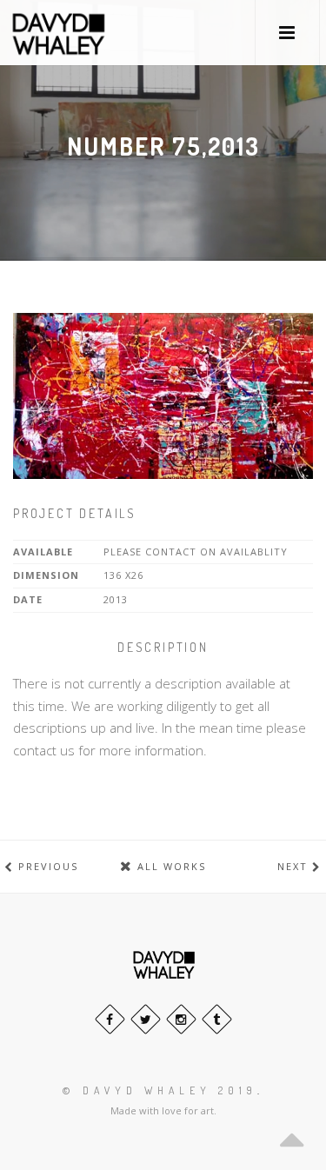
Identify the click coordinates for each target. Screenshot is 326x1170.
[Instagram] (181, 1019)
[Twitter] (145, 1019)
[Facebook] (110, 1019)
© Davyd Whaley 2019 (160, 1090)
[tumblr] (217, 1019)
